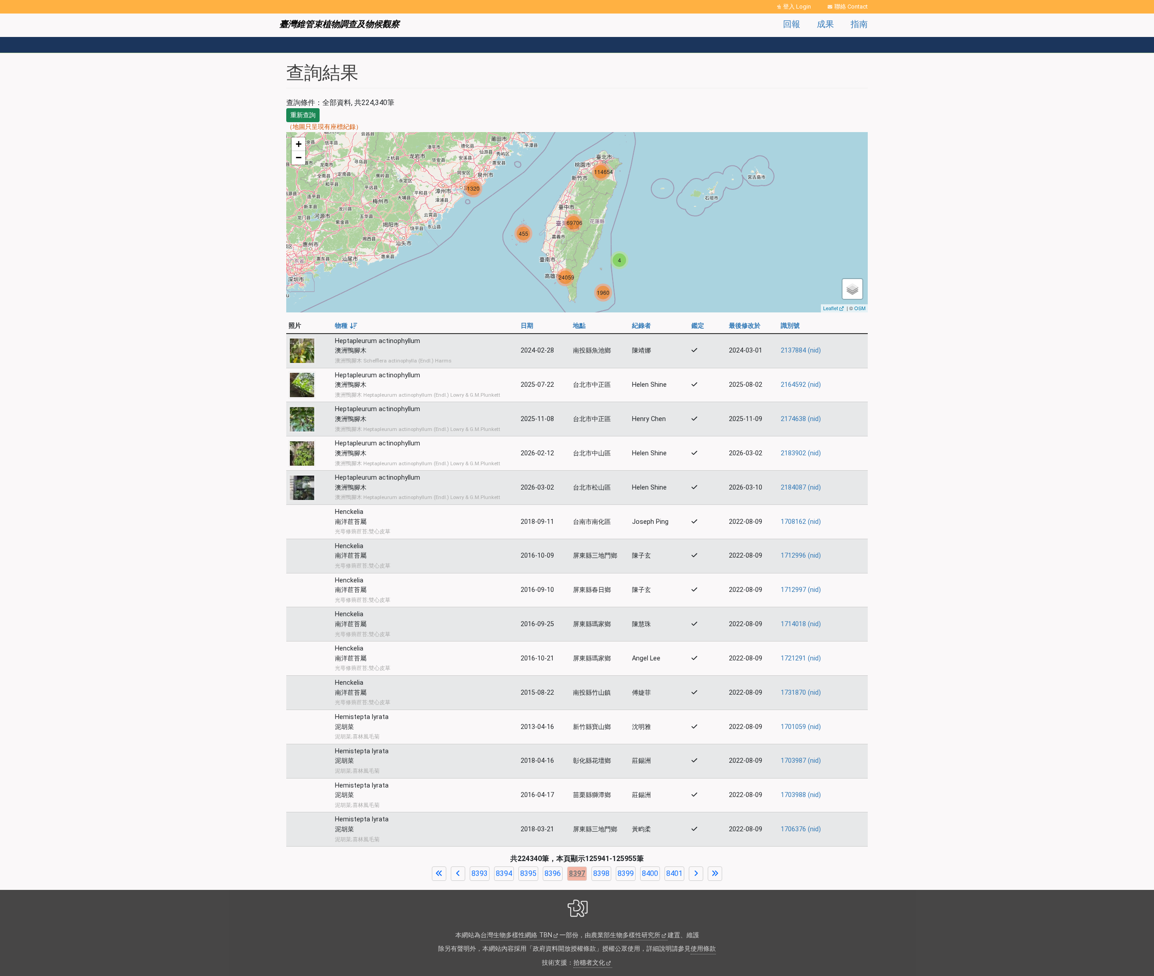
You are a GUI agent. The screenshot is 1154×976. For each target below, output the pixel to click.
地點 (579, 326)
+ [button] (299, 144)
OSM (860, 308)
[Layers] (852, 289)
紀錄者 (641, 326)
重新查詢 (303, 115)
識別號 (790, 326)
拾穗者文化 (589, 963)
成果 (825, 24)
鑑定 (697, 326)
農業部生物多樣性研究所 (625, 935)
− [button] (299, 157)
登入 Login (797, 6)
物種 (345, 326)
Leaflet (830, 308)
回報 (791, 24)
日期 (527, 326)
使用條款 (703, 949)
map (576, 222)
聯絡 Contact (851, 6)
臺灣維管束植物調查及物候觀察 (339, 24)
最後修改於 (744, 326)
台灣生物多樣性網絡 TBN (516, 935)
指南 (859, 24)
